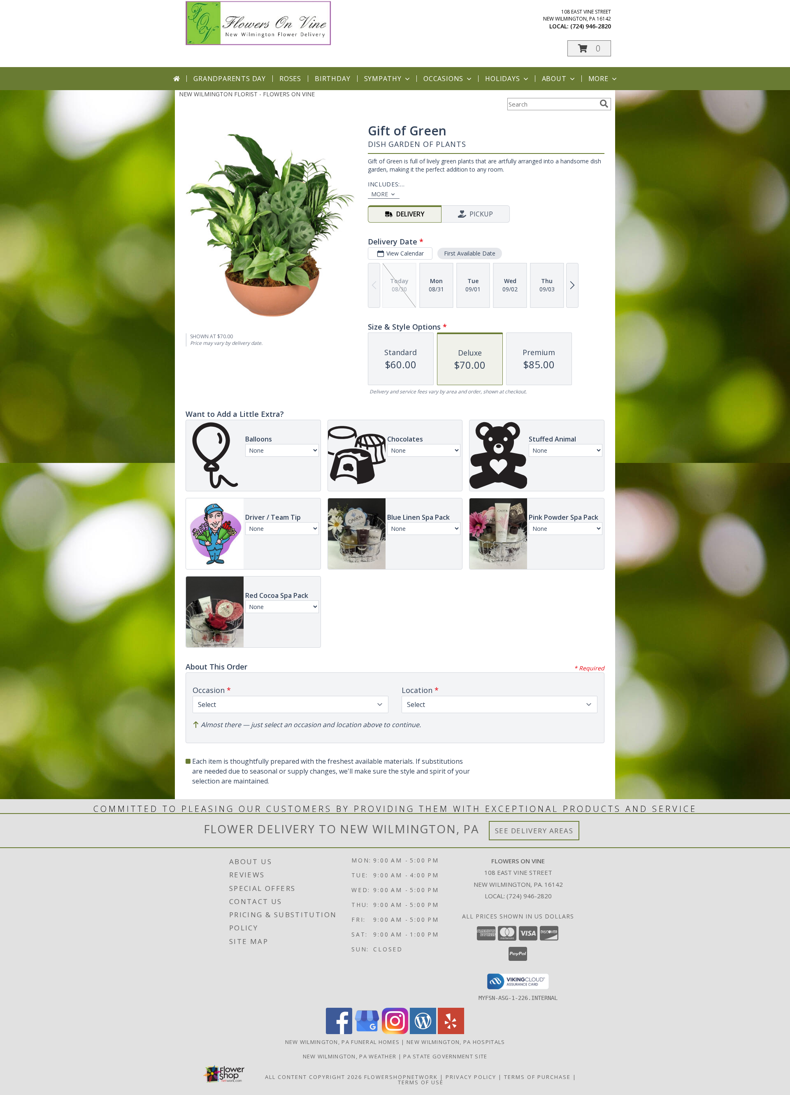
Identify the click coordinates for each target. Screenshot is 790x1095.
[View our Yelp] (451, 1032)
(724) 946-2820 (590, 26)
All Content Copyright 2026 (313, 1077)
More (598, 78)
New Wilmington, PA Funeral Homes (342, 1042)
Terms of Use (421, 1082)
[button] (589, 48)
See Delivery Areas (534, 830)
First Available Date (469, 253)
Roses (290, 78)
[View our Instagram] (395, 1032)
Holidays (502, 78)
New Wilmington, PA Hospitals (456, 1042)
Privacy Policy (471, 1077)
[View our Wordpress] (423, 1032)
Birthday (332, 78)
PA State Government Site (445, 1056)
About (554, 78)
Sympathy (383, 78)
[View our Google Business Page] (367, 1032)
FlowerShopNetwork (401, 1077)
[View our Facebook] (339, 1032)
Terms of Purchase (537, 1077)
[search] (604, 103)
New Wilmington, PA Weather (350, 1056)
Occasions (443, 78)
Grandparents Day (229, 78)
